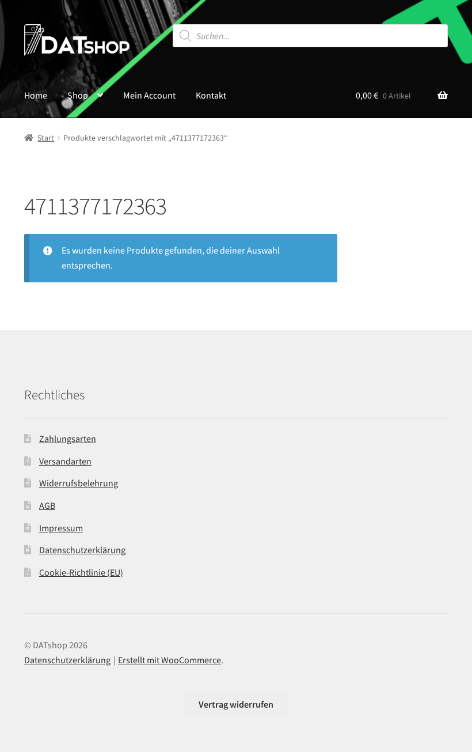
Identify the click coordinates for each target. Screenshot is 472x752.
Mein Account (149, 95)
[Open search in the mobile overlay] (310, 35)
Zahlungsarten (67, 438)
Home (35, 95)
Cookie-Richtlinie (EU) (81, 572)
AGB (47, 505)
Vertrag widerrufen (236, 704)
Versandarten (65, 461)
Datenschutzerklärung (82, 550)
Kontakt (211, 95)
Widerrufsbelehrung (78, 483)
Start (45, 138)
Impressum (61, 528)
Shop (77, 95)
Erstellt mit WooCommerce (169, 660)
